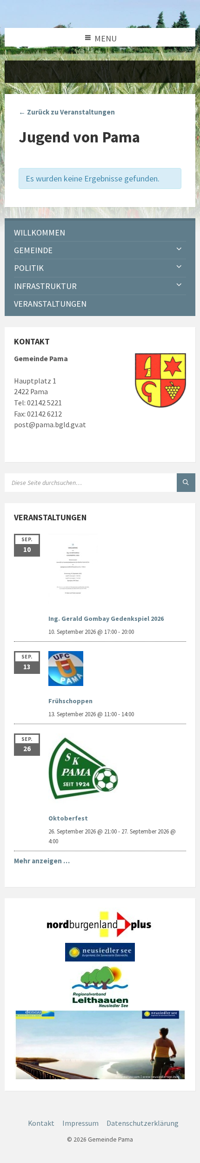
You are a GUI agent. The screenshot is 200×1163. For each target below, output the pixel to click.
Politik (29, 267)
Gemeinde (33, 250)
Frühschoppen (70, 701)
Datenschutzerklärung (143, 1123)
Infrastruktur (45, 286)
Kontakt (41, 1123)
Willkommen (39, 232)
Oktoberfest (68, 818)
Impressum (80, 1123)
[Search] (186, 482)
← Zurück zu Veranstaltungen (67, 112)
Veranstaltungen (50, 303)
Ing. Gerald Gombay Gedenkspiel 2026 (106, 618)
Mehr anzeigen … (42, 860)
